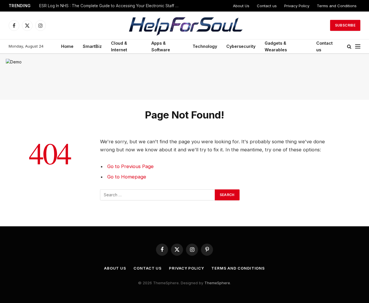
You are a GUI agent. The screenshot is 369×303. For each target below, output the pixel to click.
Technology (205, 46)
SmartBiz (92, 46)
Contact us (267, 5)
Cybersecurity (240, 46)
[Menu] (357, 46)
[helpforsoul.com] (184, 25)
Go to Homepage (126, 177)
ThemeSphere (217, 283)
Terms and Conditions (337, 5)
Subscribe (345, 25)
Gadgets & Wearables (276, 46)
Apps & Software (160, 46)
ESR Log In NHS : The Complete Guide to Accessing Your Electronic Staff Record (111, 5)
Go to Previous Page (130, 166)
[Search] (349, 46)
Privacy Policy (296, 5)
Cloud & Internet (119, 46)
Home (67, 46)
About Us (241, 5)
